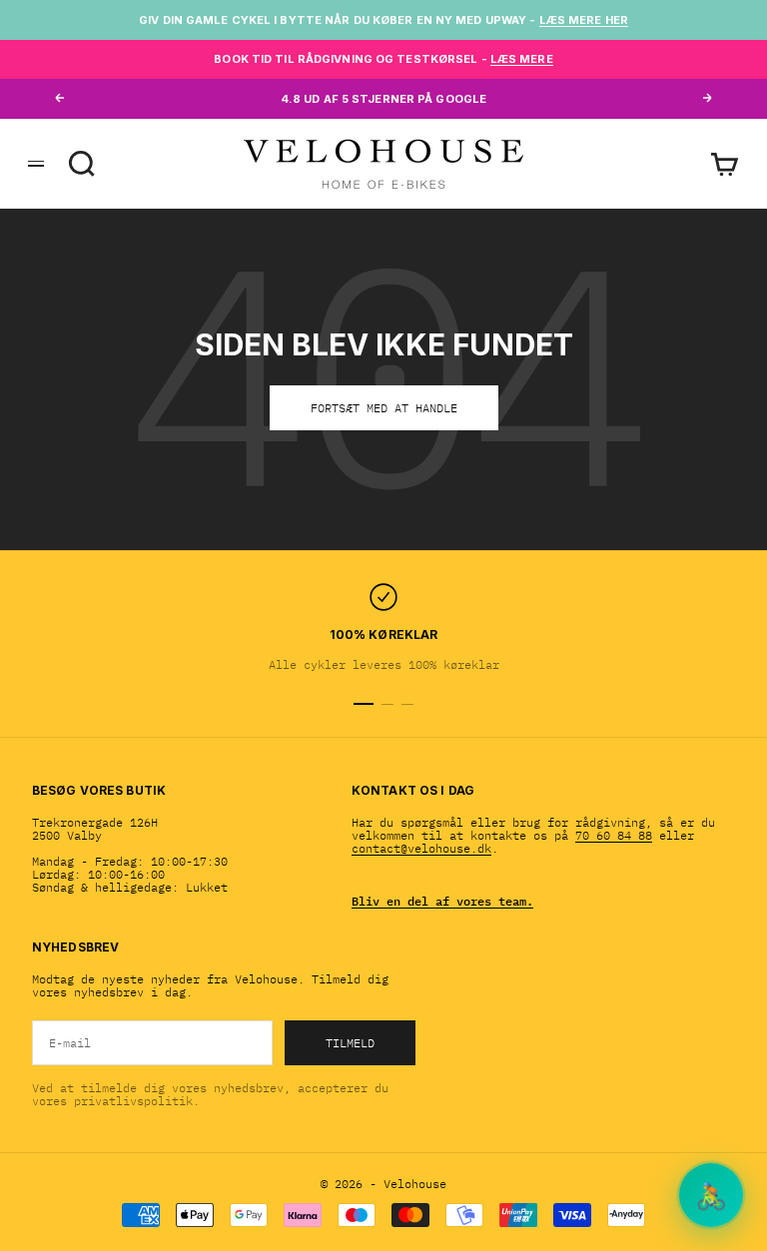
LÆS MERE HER (583, 20)
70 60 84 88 (613, 835)
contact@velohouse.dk (421, 848)
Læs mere (521, 59)
